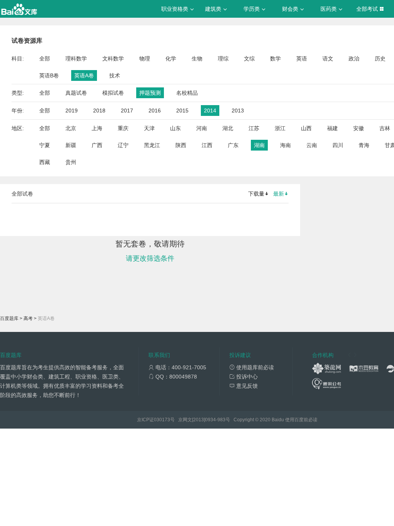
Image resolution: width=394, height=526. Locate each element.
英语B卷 (49, 75)
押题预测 (150, 93)
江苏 (254, 128)
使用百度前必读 (301, 419)
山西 (306, 128)
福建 (332, 128)
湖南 (259, 145)
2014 (210, 110)
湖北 (227, 128)
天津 (149, 128)
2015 (182, 110)
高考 (28, 318)
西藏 (44, 162)
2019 (71, 110)
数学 (275, 58)
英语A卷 (84, 75)
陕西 (180, 145)
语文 (327, 58)
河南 (201, 128)
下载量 (256, 194)
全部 (44, 58)
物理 (144, 58)
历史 (380, 58)
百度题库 (9, 318)
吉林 (384, 128)
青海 (364, 145)
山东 (175, 128)
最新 (278, 194)
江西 (207, 145)
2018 (99, 110)
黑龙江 (152, 145)
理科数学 (76, 58)
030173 (162, 419)
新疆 (70, 145)
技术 (114, 75)
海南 (285, 145)
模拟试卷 (113, 93)
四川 (337, 145)
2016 (155, 110)
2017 (127, 110)
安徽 (358, 128)
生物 (197, 58)
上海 (97, 128)
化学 (170, 58)
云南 (311, 145)
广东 (233, 145)
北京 (70, 128)
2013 (238, 110)
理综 (223, 58)
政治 (354, 58)
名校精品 (187, 93)
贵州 (70, 162)
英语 (301, 58)
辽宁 (123, 145)
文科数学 (113, 58)
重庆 (123, 128)
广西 (97, 145)
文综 (249, 58)
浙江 (280, 128)
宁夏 (44, 145)
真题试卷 (76, 93)
